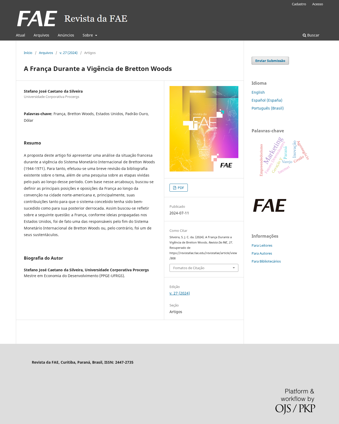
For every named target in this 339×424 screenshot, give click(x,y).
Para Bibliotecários (266, 261)
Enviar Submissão (270, 60)
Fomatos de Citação (188, 267)
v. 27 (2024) (69, 52)
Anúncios (66, 35)
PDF (180, 187)
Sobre (88, 35)
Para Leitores (262, 245)
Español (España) (267, 100)
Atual (20, 35)
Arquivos (41, 35)
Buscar (312, 35)
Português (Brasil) (268, 108)
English (258, 92)
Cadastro (299, 4)
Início (28, 52)
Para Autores (262, 253)
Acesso (317, 4)
